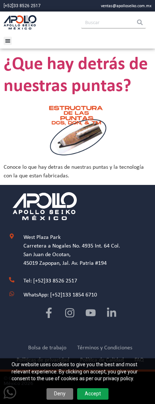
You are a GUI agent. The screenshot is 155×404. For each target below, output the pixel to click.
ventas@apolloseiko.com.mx (126, 6)
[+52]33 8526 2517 (22, 5)
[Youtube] (90, 313)
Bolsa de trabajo (47, 347)
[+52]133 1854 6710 (73, 294)
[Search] (140, 22)
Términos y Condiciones (104, 347)
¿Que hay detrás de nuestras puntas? (76, 73)
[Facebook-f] (49, 313)
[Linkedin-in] (111, 313)
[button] (8, 41)
